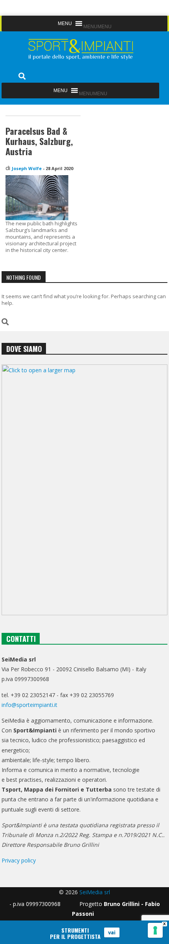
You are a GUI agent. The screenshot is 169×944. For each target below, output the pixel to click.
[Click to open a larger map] (84, 489)
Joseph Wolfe (27, 168)
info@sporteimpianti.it (29, 704)
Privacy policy (19, 860)
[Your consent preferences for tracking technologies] (155, 930)
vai (112, 932)
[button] (97, 26)
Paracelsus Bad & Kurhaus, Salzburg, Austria (39, 141)
